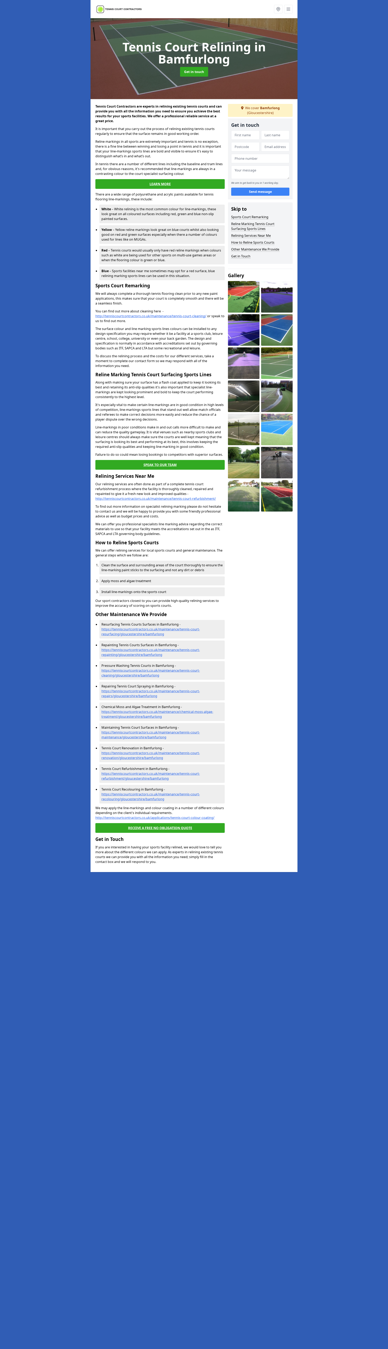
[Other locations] (278, 9)
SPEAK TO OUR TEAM (160, 465)
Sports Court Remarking (249, 217)
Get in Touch (240, 256)
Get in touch (194, 72)
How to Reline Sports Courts (252, 242)
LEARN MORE (160, 184)
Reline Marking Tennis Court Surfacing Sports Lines (252, 226)
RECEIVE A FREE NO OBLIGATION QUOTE (160, 828)
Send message (260, 192)
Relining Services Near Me (251, 235)
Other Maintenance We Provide (255, 249)
